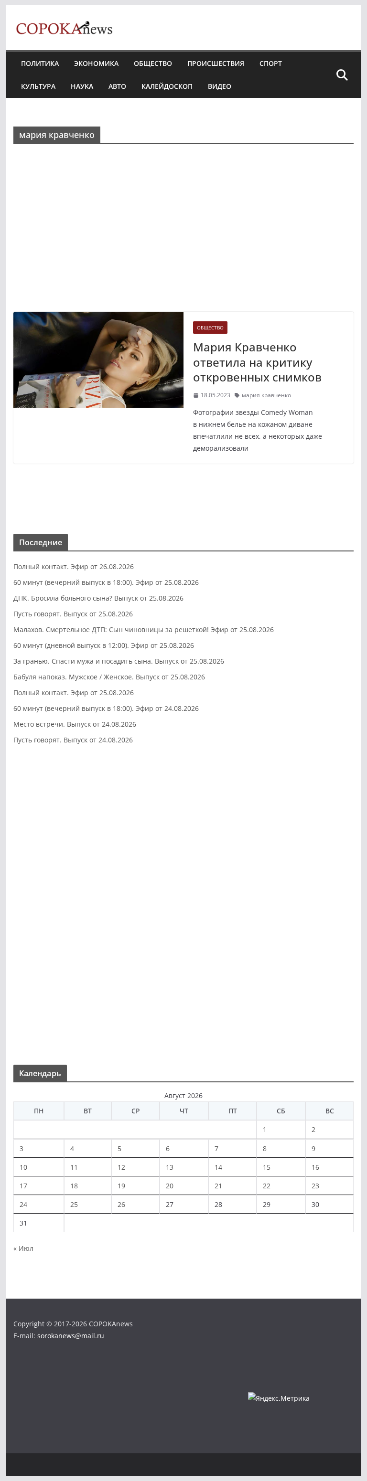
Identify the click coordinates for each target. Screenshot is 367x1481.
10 (23, 1167)
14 (218, 1167)
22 (266, 1185)
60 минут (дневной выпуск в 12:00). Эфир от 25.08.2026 (103, 645)
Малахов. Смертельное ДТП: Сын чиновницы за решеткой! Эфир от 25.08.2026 (143, 629)
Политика (40, 63)
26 (121, 1204)
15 (266, 1167)
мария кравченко (266, 395)
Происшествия (215, 63)
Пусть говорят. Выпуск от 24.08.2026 (73, 739)
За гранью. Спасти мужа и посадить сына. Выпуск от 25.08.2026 (118, 661)
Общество (153, 63)
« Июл (23, 1248)
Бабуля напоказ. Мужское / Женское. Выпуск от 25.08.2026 (109, 676)
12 (121, 1167)
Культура (38, 86)
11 (74, 1167)
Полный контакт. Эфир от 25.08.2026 (73, 692)
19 (121, 1185)
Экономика (96, 63)
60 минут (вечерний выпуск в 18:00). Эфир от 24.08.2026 (106, 708)
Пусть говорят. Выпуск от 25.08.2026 (73, 613)
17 (23, 1185)
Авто (117, 86)
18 (74, 1185)
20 (169, 1185)
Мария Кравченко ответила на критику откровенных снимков (257, 361)
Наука (82, 86)
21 (218, 1185)
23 (315, 1185)
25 (74, 1204)
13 (169, 1167)
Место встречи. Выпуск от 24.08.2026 (74, 724)
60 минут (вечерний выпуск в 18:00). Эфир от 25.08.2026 (106, 582)
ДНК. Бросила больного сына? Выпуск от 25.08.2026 (98, 598)
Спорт (270, 63)
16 (315, 1167)
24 (23, 1204)
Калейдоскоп (167, 86)
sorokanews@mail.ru (70, 1335)
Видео (219, 86)
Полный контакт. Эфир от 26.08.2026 (73, 566)
